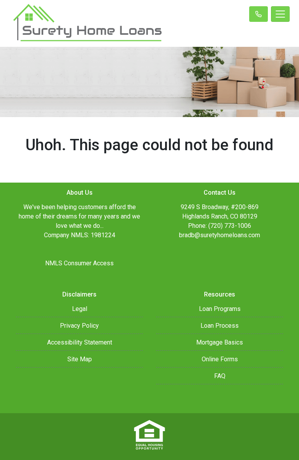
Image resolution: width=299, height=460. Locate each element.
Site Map (79, 359)
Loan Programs (220, 309)
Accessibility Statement (79, 342)
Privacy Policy (79, 325)
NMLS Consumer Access (79, 263)
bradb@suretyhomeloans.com (219, 235)
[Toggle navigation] (280, 14)
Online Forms (220, 359)
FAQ (219, 376)
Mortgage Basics (219, 342)
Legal (79, 309)
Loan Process (220, 325)
